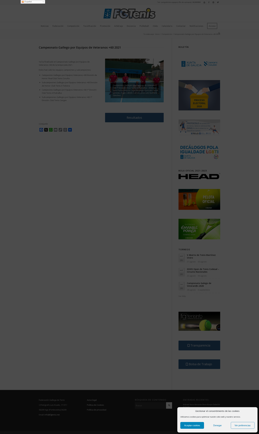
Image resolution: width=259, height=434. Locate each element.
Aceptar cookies (192, 425)
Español (28, 2)
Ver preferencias (243, 425)
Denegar (217, 425)
